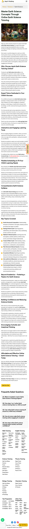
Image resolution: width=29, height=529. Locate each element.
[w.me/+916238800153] (2, 520)
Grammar (17, 441)
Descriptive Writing (24, 438)
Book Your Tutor (5, 385)
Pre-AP (10, 437)
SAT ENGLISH (5, 503)
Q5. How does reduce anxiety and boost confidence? (12, 424)
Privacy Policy (8, 525)
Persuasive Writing (23, 444)
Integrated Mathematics (11, 436)
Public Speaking (24, 452)
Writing (16, 437)
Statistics (10, 445)
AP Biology (4, 487)
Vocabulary (17, 439)
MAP (16, 504)
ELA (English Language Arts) (18, 434)
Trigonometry (11, 433)
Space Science (5, 474)
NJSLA (16, 513)
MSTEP (16, 508)
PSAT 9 (10, 506)
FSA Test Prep (25, 513)
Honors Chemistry (18, 485)
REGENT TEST (17, 511)
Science (10, 7)
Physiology (4, 490)
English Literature (23, 434)
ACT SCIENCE (11, 501)
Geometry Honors (4, 454)
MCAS (16, 506)
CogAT (25, 510)
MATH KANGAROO (26, 508)
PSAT (10, 503)
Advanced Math (10, 443)
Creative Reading (16, 444)
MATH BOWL (25, 505)
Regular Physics (18, 461)
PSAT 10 (10, 508)
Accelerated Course (11, 440)
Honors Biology (5, 485)
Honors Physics (18, 463)
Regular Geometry (4, 451)
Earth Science (19, 7)
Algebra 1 (4, 443)
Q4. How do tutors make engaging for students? (13, 417)
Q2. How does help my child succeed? (14, 404)
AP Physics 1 (17, 466)
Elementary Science (5, 466)
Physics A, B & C (18, 470)
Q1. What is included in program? (13, 397)
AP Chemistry (17, 487)
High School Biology (6, 461)
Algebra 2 (4, 445)
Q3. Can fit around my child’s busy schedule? (14, 410)
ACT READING (5, 508)
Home (4, 7)
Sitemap (13, 525)
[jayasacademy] (7, 1)
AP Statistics (11, 447)
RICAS (21, 506)
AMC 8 (25, 502)
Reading (16, 436)
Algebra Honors (3, 448)
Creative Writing (16, 447)
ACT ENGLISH (5, 506)
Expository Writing (23, 447)
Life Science (4, 468)
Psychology (4, 492)
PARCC (21, 502)
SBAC (16, 502)
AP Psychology (5, 494)
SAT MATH (4, 501)
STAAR (21, 510)
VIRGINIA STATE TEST (21, 513)
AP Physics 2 (17, 468)
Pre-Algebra (4, 441)
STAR (21, 508)
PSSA (21, 504)
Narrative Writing (23, 441)
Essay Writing (24, 436)
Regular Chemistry (18, 483)
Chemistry (4, 463)
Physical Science (5, 472)
